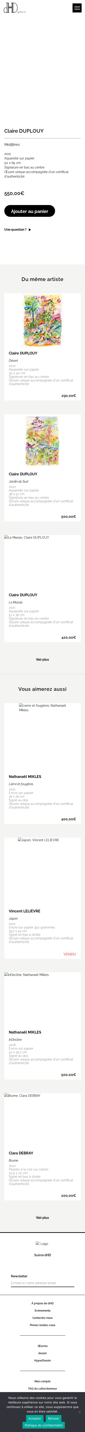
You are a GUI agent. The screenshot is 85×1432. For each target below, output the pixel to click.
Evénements (43, 1310)
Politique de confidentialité (44, 1425)
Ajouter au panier (29, 211)
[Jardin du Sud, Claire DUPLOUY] (42, 467)
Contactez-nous (42, 1318)
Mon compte (42, 1381)
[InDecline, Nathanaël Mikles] (42, 1026)
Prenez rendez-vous (42, 1325)
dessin (42, 1353)
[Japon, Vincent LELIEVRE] (42, 898)
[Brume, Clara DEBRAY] (42, 1146)
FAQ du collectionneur (42, 1388)
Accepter (34, 1418)
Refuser (53, 1418)
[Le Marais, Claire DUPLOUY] (42, 588)
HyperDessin (42, 1360)
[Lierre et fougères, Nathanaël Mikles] (42, 763)
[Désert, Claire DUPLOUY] (42, 347)
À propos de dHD (43, 1303)
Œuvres (43, 1346)
